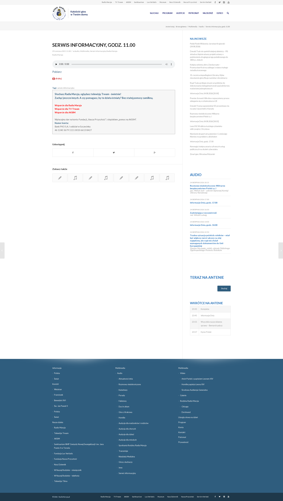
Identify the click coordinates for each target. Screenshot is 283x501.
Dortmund (186, 412)
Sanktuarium (139, 2)
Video (182, 373)
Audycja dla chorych (127, 429)
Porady (122, 395)
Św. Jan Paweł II (61, 406)
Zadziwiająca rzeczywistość (203, 213)
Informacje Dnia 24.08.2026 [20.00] (204, 93)
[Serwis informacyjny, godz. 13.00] (59, 177)
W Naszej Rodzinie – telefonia (66, 476)
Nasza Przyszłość (190, 2)
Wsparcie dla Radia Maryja (68, 105)
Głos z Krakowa (125, 412)
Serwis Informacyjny (127, 473)
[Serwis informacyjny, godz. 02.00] (121, 177)
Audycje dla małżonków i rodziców (133, 423)
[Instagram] (224, 2)
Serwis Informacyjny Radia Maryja (103, 51)
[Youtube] (228, 2)
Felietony (123, 401)
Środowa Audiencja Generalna (195, 390)
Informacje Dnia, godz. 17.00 (201, 141)
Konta (181, 427)
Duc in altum (124, 406)
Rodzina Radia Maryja (189, 401)
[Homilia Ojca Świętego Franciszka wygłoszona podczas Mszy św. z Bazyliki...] (2, 250)
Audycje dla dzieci (126, 434)
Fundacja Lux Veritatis (63, 453)
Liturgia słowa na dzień (188, 417)
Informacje (56, 368)
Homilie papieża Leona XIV (193, 384)
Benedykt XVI (60, 400)
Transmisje (123, 451)
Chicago (185, 406)
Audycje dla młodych (128, 440)
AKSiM (128, 2)
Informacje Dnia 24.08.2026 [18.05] (204, 121)
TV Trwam (119, 2)
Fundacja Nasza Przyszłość (65, 459)
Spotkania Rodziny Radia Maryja (133, 445)
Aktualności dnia (126, 379)
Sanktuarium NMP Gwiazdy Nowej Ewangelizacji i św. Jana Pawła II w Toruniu (79, 446)
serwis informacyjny (65, 88)
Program (182, 422)
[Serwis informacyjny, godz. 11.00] (105, 177)
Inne (120, 467)
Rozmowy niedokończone (130, 384)
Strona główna (181, 27)
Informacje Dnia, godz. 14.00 (203, 225)
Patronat (182, 437)
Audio (201, 27)
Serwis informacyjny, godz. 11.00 (93, 45)
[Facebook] (215, 2)
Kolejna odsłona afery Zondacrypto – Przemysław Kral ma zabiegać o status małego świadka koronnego (209, 67)
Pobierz (57, 71)
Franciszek (58, 395)
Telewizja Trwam (61, 433)
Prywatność (183, 442)
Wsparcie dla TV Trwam (67, 109)
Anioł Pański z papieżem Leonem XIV (197, 379)
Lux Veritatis (152, 2)
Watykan (58, 389)
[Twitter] (219, 2)
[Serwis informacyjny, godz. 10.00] (90, 177)
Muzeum (163, 2)
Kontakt (181, 432)
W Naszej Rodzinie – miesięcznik (68, 470)
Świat (56, 379)
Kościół (55, 384)
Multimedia (193, 27)
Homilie (122, 417)
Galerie (183, 395)
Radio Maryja (107, 2)
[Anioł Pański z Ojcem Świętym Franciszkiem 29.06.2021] (280, 250)
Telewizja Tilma (60, 481)
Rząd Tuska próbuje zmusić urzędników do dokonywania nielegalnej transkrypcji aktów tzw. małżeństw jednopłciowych (210, 86)
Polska (57, 373)
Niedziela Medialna (127, 456)
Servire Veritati (205, 2)
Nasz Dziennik (174, 2)
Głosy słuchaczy (126, 462)
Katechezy (123, 390)
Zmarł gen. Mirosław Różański (202, 154)
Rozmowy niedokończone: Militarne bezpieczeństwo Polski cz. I (207, 187)
